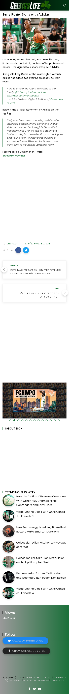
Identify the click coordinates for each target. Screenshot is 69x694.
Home (29, 677)
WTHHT (37, 677)
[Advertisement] (34, 202)
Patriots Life (29, 680)
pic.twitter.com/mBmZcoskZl (23, 95)
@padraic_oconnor (14, 155)
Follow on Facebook (28, 651)
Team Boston (57, 680)
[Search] (64, 5)
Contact (47, 677)
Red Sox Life (16, 680)
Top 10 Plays (59, 677)
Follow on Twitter (27, 640)
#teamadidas (38, 92)
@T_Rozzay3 (22, 92)
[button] (18, 250)
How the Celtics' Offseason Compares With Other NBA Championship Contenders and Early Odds (41, 501)
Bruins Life (43, 680)
